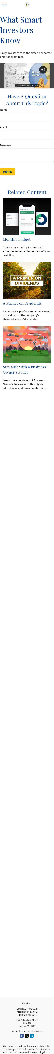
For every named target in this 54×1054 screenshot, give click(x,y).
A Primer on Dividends (22, 303)
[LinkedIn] (32, 1036)
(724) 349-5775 (30, 1008)
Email (3, 127)
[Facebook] (22, 1036)
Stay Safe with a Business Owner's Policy (24, 369)
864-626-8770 (30, 1011)
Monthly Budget (17, 239)
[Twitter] (27, 1036)
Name (3, 109)
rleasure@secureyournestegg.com (27, 1031)
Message (5, 145)
